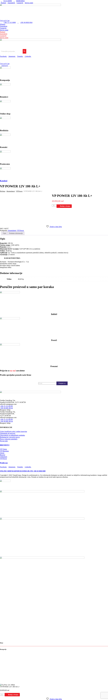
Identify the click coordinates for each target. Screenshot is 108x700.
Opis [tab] (4, 233)
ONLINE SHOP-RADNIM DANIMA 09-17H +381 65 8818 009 (22, 471)
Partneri (2, 24)
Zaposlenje (3, 26)
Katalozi (3, 181)
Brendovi (3, 656)
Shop (2, 658)
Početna (2, 191)
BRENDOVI (4, 445)
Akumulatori (10, 191)
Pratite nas (4, 463)
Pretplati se (62, 383)
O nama (3, 654)
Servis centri (4, 30)
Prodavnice (4, 664)
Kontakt (3, 662)
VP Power (19, 191)
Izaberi (54, 314)
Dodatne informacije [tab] (16, 233)
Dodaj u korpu (65, 206)
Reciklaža (3, 660)
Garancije (3, 28)
